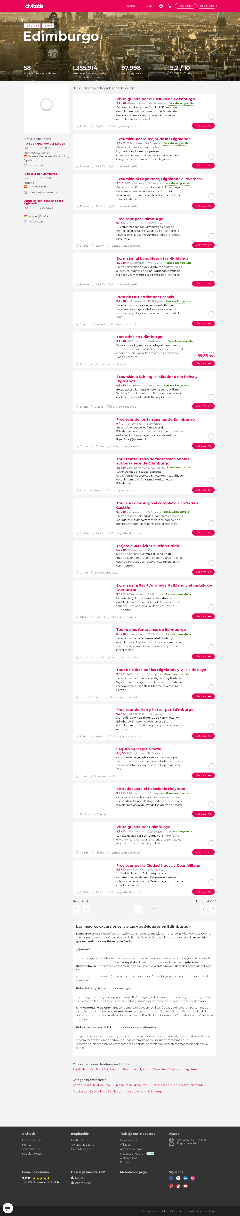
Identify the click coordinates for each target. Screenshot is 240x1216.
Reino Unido (32, 25)
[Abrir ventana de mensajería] (8, 1208)
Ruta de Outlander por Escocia (44, 143)
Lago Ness (190, 1069)
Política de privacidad (195, 1211)
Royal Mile (79, 1069)
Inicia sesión (185, 5)
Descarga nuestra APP (88, 1172)
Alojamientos (128, 1158)
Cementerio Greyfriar (166, 1069)
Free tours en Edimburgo (131, 1085)
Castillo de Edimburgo (104, 1069)
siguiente (202, 909)
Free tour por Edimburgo (40, 174)
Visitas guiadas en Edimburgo (92, 1085)
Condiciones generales (154, 1211)
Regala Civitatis (32, 1153)
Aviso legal (175, 1211)
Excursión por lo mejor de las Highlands (43, 202)
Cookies (213, 1211)
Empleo (125, 1162)
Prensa (26, 1144)
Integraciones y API (132, 1153)
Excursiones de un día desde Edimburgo (178, 1085)
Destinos (76, 1140)
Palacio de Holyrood (136, 1069)
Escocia (48, 25)
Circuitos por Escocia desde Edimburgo (98, 1091)
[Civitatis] (34, 6)
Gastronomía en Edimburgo (144, 1091)
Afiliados (125, 1144)
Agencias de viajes (131, 1149)
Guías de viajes (80, 1149)
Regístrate (207, 5)
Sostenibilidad (31, 1149)
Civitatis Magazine (82, 1144)
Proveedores (128, 1140)
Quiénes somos (32, 1140)
